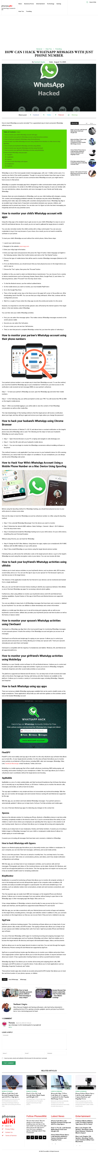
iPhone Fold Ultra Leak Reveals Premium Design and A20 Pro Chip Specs (10, 1095)
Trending (58, 49)
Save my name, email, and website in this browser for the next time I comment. (25, 1058)
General (39, 49)
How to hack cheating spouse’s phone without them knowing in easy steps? (25, 993)
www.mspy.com (24, 246)
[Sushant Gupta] (6, 1007)
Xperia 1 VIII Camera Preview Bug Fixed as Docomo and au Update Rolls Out (79, 173)
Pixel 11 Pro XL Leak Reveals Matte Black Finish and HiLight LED (79, 131)
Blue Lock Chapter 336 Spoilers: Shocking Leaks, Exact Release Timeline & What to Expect (84, 1130)
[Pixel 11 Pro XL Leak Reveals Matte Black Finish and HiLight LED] (92, 131)
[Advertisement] (49, 29)
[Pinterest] (36, 1137)
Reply (10, 1027)
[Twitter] (40, 1137)
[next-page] (55, 1144)
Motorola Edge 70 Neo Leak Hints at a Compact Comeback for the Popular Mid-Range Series (78, 142)
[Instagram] (32, 1137)
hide (18, 132)
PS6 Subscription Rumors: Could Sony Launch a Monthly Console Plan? (79, 163)
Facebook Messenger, (12, 763)
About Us (8, 1126)
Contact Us (9, 1132)
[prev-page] (52, 1144)
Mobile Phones (7, 1091)
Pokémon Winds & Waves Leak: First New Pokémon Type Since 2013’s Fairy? (84, 1122)
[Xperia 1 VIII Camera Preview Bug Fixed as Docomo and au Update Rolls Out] (92, 173)
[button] (90, 2)
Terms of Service (11, 1135)
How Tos (49, 49)
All (86, 123)
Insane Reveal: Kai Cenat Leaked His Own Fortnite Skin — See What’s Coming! (59, 993)
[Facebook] (28, 1137)
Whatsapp (23, 979)
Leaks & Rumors (56, 1091)
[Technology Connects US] (12, 1119)
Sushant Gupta (39, 62)
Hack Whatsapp (13, 979)
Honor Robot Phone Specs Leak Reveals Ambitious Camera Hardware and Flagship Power (78, 152)
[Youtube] (44, 1137)
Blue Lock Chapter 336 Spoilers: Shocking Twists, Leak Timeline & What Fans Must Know (85, 1139)
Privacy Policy (9, 1129)
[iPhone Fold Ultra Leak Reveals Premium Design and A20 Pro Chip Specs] (12, 1082)
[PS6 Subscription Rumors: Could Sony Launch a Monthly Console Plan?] (92, 163)
